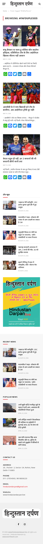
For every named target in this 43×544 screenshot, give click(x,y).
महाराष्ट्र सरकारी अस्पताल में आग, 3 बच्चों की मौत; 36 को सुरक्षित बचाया (28, 249)
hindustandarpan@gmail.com (15, 486)
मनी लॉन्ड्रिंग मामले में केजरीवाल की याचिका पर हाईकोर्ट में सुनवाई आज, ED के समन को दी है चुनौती (29, 423)
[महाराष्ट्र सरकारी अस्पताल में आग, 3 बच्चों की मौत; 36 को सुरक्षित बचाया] (9, 250)
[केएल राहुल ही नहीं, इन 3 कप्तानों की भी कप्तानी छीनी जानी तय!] (21, 144)
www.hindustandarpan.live (17, 532)
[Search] (39, 4)
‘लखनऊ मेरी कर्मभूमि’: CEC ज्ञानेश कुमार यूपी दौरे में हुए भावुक (27, 204)
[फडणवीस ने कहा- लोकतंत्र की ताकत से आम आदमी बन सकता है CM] (9, 220)
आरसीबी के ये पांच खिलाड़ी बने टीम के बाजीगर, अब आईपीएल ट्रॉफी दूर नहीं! (19, 108)
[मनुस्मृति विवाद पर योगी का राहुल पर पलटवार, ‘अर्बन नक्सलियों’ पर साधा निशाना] (9, 235)
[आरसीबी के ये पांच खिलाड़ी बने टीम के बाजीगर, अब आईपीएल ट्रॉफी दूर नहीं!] (21, 93)
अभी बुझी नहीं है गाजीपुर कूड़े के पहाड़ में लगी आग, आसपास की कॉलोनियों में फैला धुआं (29, 407)
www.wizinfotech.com (10, 537)
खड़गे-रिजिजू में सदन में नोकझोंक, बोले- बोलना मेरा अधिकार (27, 264)
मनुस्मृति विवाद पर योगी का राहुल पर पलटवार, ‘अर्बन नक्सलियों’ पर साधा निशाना (27, 234)
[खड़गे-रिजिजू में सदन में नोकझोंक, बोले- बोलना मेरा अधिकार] (9, 265)
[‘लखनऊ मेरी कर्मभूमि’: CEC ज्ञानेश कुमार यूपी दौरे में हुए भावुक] (9, 205)
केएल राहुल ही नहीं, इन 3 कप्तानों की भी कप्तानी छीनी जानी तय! (19, 160)
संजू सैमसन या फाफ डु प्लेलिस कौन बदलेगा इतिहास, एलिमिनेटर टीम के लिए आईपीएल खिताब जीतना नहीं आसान (21, 52)
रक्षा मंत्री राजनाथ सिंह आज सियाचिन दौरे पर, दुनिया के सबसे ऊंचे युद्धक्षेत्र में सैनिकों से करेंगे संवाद (28, 441)
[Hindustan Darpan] (21, 4)
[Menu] (3, 4)
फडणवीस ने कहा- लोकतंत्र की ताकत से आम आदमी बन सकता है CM (29, 219)
